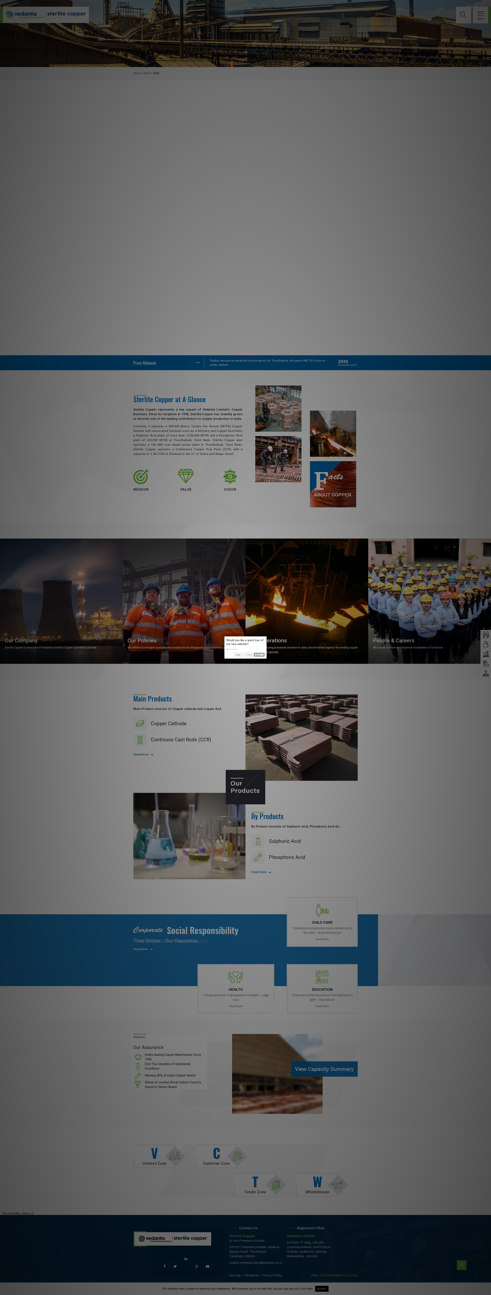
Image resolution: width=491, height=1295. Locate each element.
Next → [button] (259, 655)
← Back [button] (248, 655)
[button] (227, 649)
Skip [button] (238, 655)
